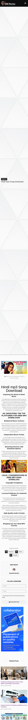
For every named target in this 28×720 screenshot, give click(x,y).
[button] (9, 551)
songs (14, 453)
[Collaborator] (12, 651)
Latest (16, 378)
